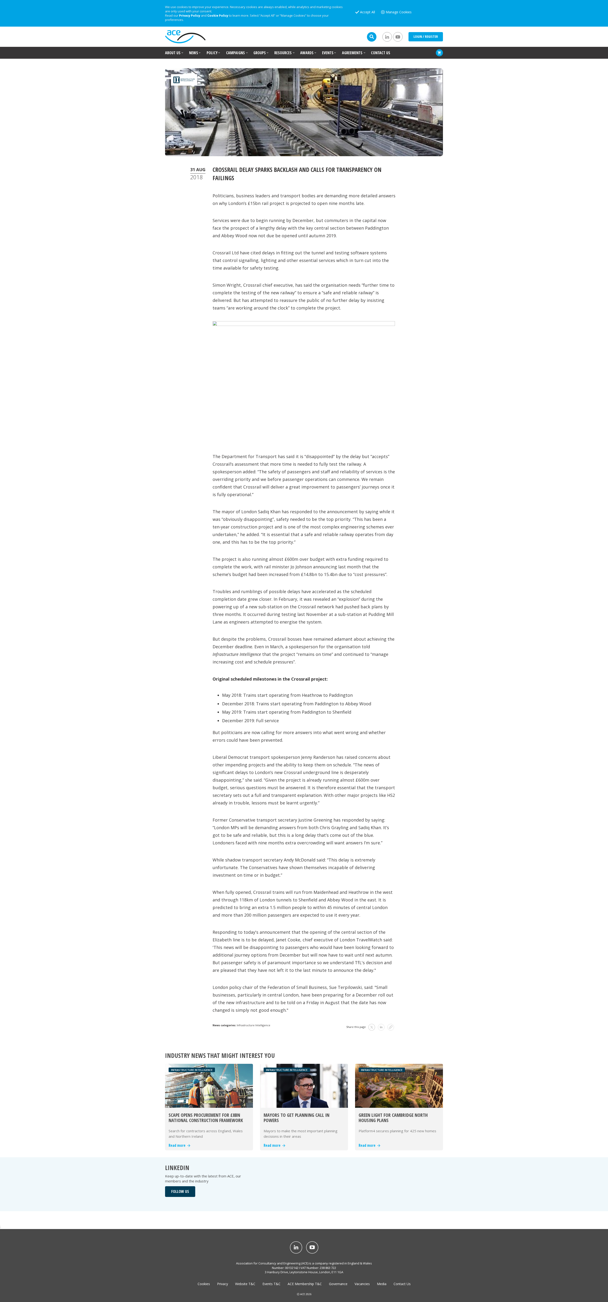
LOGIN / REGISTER (425, 36)
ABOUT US (172, 52)
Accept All (367, 12)
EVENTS (327, 52)
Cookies (204, 1284)
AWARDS (307, 52)
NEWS (193, 52)
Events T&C (271, 1284)
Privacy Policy (189, 15)
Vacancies (362, 1284)
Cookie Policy (217, 15)
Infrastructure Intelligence (253, 1025)
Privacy (222, 1284)
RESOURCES (283, 52)
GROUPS (259, 52)
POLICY (212, 52)
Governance (338, 1284)
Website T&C (245, 1284)
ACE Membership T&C (305, 1284)
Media (381, 1284)
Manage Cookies (399, 12)
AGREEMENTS (352, 52)
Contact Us (402, 1284)
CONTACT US (380, 52)
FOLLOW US (180, 1191)
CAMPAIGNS (235, 52)
